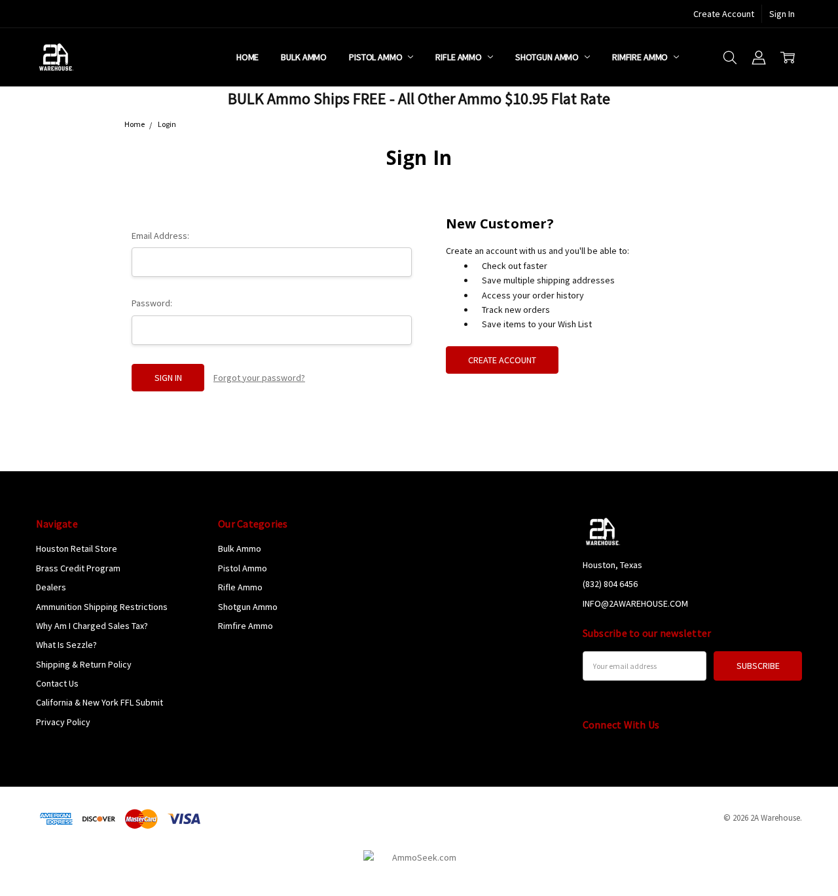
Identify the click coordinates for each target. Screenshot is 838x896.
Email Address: (160, 236)
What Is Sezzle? (66, 645)
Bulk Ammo (304, 57)
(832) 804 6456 (610, 584)
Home (247, 57)
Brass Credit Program (78, 568)
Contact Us (57, 683)
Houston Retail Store (76, 548)
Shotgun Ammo (548, 57)
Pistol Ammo (376, 57)
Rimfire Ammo (641, 57)
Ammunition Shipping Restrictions (102, 607)
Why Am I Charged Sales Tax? (92, 626)
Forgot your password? (259, 378)
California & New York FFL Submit (99, 702)
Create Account (723, 14)
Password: (152, 303)
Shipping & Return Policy (84, 664)
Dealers (51, 587)
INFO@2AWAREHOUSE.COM (635, 603)
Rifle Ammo (459, 57)
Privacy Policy (63, 722)
